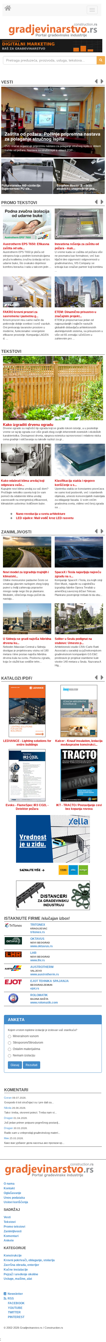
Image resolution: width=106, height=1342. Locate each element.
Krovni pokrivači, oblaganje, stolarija (29, 1260)
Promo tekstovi (14, 1226)
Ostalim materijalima (26, 1049)
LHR (33, 953)
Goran (8, 1097)
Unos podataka (14, 1197)
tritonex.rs (37, 932)
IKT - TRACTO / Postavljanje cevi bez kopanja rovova (79, 807)
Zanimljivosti (16, 532)
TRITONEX (37, 924)
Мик (7, 1138)
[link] (53, 30)
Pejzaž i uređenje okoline (21, 1274)
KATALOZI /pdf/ (16, 678)
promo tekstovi (19, 203)
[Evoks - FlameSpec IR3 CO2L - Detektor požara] (27, 774)
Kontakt (9, 1188)
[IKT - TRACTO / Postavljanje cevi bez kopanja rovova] (79, 774)
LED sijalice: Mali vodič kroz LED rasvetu (44, 518)
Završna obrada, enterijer (21, 1265)
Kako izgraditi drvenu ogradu (28, 424)
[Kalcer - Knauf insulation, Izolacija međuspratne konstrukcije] (79, 710)
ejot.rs (34, 988)
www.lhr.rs (37, 960)
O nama (9, 1183)
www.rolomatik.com (44, 1002)
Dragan (9, 1117)
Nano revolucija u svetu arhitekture (40, 514)
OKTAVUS (37, 939)
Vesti (7, 82)
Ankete (9, 1240)
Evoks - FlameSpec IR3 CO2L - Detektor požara (27, 807)
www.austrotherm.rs (44, 974)
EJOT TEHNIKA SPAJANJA (49, 981)
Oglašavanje (12, 1193)
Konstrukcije (13, 1255)
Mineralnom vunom (26, 1036)
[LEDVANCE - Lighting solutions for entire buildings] (27, 710)
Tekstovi (11, 351)
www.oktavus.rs (41, 946)
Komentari (16, 1090)
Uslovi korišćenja (16, 1202)
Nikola (8, 1107)
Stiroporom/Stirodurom (28, 1042)
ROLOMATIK (39, 995)
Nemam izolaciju (24, 1055)
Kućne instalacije (16, 1269)
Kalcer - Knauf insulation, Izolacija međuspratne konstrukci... (79, 742)
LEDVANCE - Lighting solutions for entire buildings (27, 742)
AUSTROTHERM (41, 967)
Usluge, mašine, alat (18, 1278)
